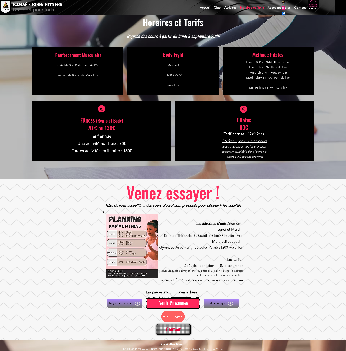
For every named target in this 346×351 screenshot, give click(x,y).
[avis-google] (283, 2)
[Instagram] (283, 8)
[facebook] (283, 13)
